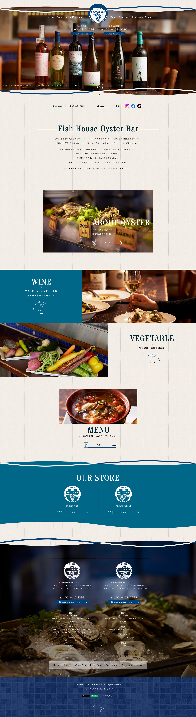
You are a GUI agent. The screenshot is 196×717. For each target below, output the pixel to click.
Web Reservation (83, 33)
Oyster (67, 665)
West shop (112, 665)
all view (101, 106)
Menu (99, 665)
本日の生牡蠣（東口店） (77, 106)
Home (56, 665)
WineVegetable (83, 665)
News (140, 665)
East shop (127, 665)
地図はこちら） (74, 621)
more (107, 242)
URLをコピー (109, 696)
